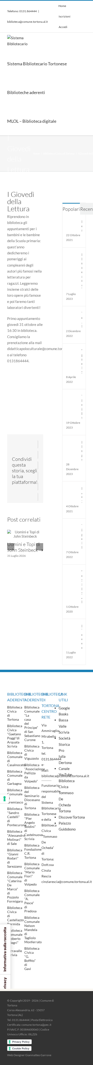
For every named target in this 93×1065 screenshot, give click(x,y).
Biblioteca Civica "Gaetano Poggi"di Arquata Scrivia (14, 736)
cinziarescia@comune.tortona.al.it (66, 882)
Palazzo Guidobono (64, 826)
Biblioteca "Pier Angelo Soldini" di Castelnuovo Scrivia (33, 826)
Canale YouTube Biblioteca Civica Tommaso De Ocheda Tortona (64, 789)
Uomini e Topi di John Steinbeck (23, 547)
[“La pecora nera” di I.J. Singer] (72, 351)
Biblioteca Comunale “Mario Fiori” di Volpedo (32, 874)
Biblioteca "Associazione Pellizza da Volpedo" (34, 773)
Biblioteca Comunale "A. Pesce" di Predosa (32, 901)
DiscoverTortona (64, 817)
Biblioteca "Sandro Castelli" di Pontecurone (16, 817)
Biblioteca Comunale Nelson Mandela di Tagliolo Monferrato (33, 929)
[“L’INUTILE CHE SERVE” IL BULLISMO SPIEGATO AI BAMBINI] (72, 572)
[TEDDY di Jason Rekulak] (72, 314)
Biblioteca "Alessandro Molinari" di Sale (16, 837)
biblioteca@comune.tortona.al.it (27, 21)
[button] (67, 121)
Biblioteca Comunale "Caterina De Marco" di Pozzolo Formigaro (15, 887)
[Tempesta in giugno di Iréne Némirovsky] (72, 526)
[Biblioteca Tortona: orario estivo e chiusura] (72, 627)
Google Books (64, 711)
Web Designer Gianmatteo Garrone (29, 1055)
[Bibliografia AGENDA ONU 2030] (72, 489)
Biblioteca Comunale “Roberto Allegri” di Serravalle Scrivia (14, 942)
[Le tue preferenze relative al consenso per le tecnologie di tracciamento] (4, 798)
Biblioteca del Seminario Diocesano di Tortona (32, 798)
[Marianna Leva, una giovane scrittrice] (72, 443)
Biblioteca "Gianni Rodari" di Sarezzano (14, 858)
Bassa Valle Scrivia (64, 726)
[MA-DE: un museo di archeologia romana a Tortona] (72, 255)
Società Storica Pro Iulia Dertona (64, 750)
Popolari (71, 209)
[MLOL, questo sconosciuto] (72, 222)
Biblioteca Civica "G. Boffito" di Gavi (31, 958)
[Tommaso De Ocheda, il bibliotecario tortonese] (72, 397)
